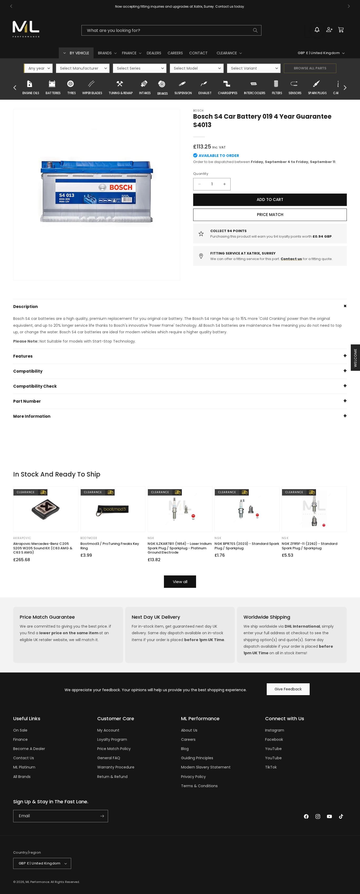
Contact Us (23, 758)
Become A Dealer (29, 748)
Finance (20, 739)
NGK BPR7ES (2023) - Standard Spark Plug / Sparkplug (247, 546)
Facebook (274, 739)
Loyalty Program (112, 739)
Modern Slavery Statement (206, 767)
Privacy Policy (193, 776)
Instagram (274, 730)
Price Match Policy (114, 748)
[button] (107, 53)
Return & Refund (112, 776)
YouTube (273, 748)
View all (180, 581)
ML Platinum (24, 767)
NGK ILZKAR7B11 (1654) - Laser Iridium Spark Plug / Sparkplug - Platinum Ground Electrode (180, 548)
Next (345, 87)
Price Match (270, 214)
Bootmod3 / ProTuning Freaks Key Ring (109, 546)
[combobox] (171, 30)
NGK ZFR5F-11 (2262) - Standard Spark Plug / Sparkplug (309, 546)
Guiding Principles (197, 758)
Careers (188, 739)
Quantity (200, 173)
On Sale (20, 730)
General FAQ (108, 758)
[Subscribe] (102, 816)
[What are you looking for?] (255, 30)
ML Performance (37, 882)
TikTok (271, 767)
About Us (189, 730)
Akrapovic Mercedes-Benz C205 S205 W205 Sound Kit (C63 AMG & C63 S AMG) (42, 548)
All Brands (22, 776)
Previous (15, 87)
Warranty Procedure (115, 767)
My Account (108, 730)
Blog (185, 748)
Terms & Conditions (199, 786)
